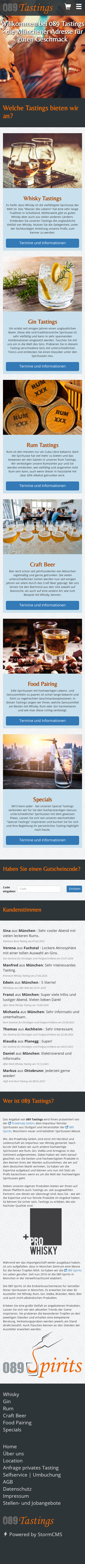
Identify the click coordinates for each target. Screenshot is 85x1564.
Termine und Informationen (42, 243)
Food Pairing (17, 1423)
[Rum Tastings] (42, 407)
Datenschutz (17, 1489)
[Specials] (42, 761)
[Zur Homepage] (28, 1520)
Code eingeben (7, 889)
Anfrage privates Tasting (31, 1468)
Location (13, 1461)
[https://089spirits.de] (42, 1354)
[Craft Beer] (42, 526)
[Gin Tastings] (42, 284)
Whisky (11, 1394)
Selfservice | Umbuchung (32, 1475)
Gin (7, 1401)
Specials (12, 1430)
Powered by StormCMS (35, 1534)
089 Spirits (74, 1270)
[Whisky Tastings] (42, 160)
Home (10, 1447)
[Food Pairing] (42, 646)
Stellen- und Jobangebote (32, 1503)
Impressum (16, 1496)
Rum (8, 1409)
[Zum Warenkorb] (68, 8)
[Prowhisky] (42, 1231)
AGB (8, 1482)
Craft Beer (14, 1416)
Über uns (13, 1454)
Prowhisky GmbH (22, 1123)
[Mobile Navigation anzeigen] (79, 8)
